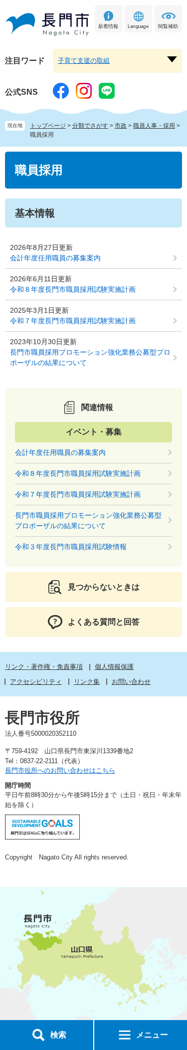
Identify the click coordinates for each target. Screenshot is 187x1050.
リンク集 (87, 681)
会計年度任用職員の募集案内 (55, 258)
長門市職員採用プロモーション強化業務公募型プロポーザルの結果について (90, 357)
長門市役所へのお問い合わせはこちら (60, 770)
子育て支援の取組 (84, 60)
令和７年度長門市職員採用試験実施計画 (73, 321)
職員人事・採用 (154, 125)
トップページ (48, 125)
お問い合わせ (131, 681)
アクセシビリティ (36, 681)
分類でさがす (90, 125)
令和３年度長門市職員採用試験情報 (71, 547)
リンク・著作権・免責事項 (44, 666)
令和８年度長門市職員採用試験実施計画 (73, 289)
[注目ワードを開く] (172, 59)
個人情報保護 (114, 666)
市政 (121, 125)
